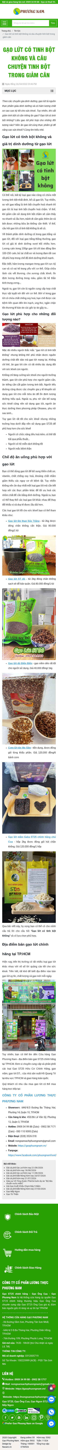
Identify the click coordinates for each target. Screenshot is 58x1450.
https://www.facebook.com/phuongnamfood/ (32, 1155)
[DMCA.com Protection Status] (20, 1409)
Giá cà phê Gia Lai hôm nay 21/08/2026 (24, 1167)
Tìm (53, 23)
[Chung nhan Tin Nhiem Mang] (34, 1409)
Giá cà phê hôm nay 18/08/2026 (21, 1170)
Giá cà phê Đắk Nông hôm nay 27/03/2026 (26, 1189)
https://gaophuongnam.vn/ (32, 1145)
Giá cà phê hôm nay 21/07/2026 (21, 1178)
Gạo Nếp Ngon (13, 1191)
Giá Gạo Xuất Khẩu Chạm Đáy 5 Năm (23, 1186)
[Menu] (4, 23)
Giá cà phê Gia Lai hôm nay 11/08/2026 (24, 1173)
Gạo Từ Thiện (12, 1194)
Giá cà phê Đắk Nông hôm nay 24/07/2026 (26, 1176)
